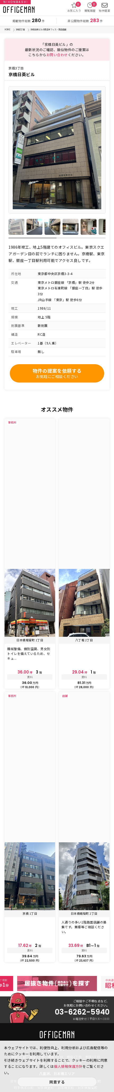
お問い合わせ (57, 54)
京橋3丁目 (20, 29)
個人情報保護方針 (68, 1066)
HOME (7, 29)
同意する (57, 1082)
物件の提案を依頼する (57, 373)
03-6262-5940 (82, 1012)
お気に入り (74, 7)
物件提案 (104, 11)
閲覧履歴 (90, 7)
